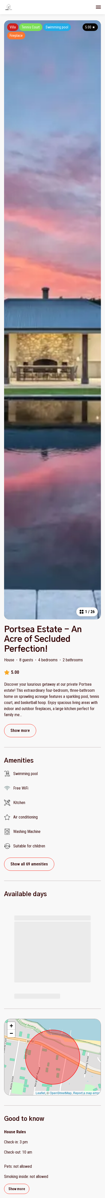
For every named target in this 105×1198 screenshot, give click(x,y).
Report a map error (86, 1093)
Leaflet (40, 1093)
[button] (11, 1026)
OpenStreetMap (61, 1093)
